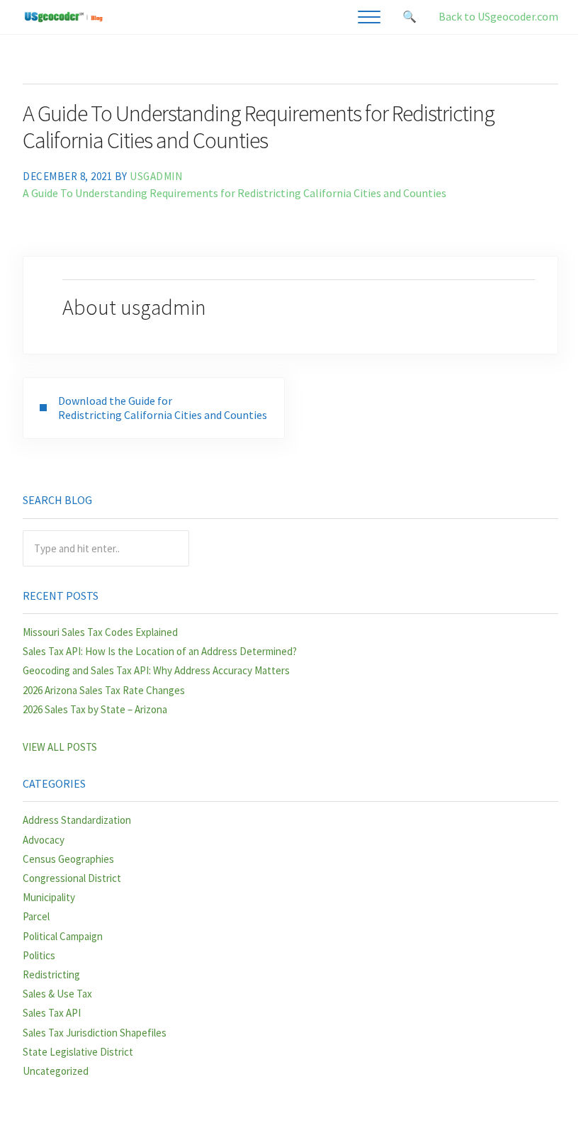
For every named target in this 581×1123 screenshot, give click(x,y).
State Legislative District (78, 1051)
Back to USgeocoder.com (498, 16)
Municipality (49, 897)
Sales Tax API (52, 1012)
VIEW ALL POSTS (60, 747)
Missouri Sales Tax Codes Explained (100, 632)
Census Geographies (68, 859)
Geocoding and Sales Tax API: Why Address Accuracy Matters (156, 670)
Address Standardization (77, 820)
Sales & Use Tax (57, 993)
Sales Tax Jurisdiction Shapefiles (95, 1032)
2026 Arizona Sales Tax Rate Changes (104, 690)
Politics (39, 955)
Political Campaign (63, 936)
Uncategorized (56, 1071)
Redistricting (51, 974)
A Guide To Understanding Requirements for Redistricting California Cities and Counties (234, 193)
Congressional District (72, 878)
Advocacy (43, 840)
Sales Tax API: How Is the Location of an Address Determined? (160, 651)
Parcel (36, 916)
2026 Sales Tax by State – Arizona (95, 709)
